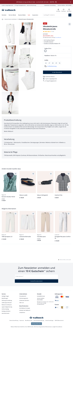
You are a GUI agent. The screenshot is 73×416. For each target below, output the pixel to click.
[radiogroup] (57, 49)
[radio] (45, 51)
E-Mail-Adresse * (20, 276)
